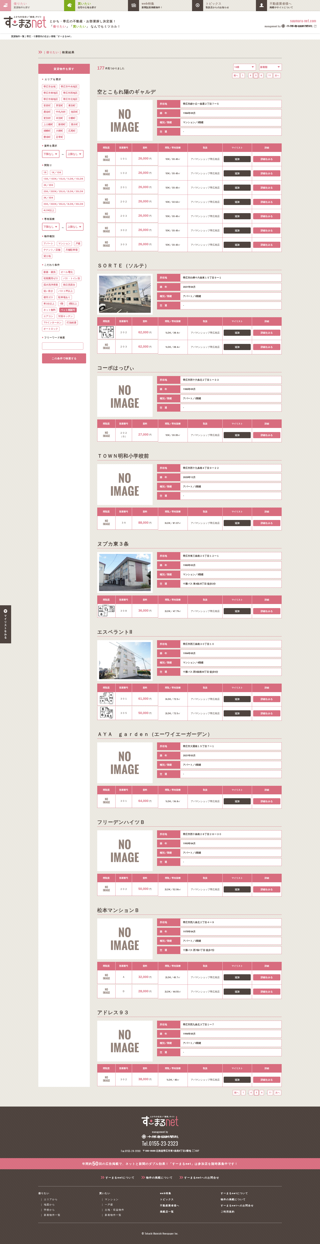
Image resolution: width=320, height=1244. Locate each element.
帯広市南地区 (51, 99)
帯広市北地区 (70, 99)
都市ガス (48, 297)
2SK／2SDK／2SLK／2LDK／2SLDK (63, 191)
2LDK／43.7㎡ (172, 977)
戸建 (78, 243)
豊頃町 (47, 137)
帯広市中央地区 (69, 86)
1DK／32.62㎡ (172, 202)
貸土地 (47, 256)
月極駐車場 (72, 249)
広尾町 (72, 130)
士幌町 (72, 118)
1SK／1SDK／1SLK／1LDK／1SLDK (63, 178)
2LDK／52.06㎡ (173, 889)
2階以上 (73, 303)
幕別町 (72, 105)
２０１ (123, 187)
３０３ (123, 244)
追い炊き (48, 291)
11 (269, 75)
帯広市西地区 (70, 92)
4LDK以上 (49, 210)
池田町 (74, 111)
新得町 (62, 124)
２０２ (123, 201)
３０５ (123, 713)
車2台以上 (49, 303)
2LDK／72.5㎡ (172, 713)
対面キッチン (65, 316)
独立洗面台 (69, 284)
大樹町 (59, 130)
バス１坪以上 (65, 291)
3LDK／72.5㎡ (172, 699)
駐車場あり (64, 297)
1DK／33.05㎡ (172, 435)
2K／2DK (48, 185)
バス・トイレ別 (71, 278)
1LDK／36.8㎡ (172, 801)
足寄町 (59, 137)
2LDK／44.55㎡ (173, 991)
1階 (61, 303)
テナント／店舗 (52, 249)
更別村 (47, 118)
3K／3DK (48, 197)
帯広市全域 (50, 86)
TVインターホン (52, 322)
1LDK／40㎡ (172, 1079)
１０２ (123, 173)
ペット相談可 (68, 309)
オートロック (51, 328)
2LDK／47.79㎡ (173, 611)
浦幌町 (47, 130)
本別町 (59, 118)
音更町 (47, 105)
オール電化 (67, 272)
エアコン (48, 316)
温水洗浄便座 (51, 284)
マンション (64, 243)
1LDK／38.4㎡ (172, 332)
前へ (236, 75)
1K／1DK (56, 172)
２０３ (123, 215)
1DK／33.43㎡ (172, 159)
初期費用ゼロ (51, 278)
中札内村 (61, 111)
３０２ (123, 230)
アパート (48, 243)
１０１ (123, 158)
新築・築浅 (50, 272)
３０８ (123, 610)
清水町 (74, 124)
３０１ (123, 698)
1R (45, 172)
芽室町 (59, 105)
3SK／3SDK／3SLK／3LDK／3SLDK (63, 204)
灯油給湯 (71, 322)
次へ (277, 75)
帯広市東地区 (51, 92)
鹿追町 (47, 111)
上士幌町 (48, 124)
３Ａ (123, 522)
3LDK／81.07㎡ (173, 523)
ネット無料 (50, 309)
